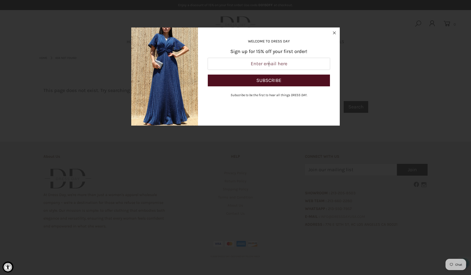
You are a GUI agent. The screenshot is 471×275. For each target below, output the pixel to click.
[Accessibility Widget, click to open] (7, 267)
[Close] (334, 32)
